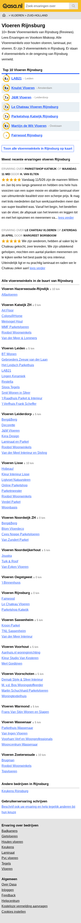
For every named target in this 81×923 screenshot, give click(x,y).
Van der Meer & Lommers (19, 338)
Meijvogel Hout (12, 321)
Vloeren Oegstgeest (17, 577)
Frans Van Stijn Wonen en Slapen (25, 712)
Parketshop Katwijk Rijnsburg (34, 116)
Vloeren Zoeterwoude (18, 755)
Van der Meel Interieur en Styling (24, 452)
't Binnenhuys (11, 582)
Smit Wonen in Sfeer (16, 392)
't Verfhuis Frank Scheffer (19, 403)
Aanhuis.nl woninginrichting (21, 652)
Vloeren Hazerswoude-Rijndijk (25, 289)
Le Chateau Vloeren (16, 604)
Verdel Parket (11, 502)
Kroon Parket (11, 625)
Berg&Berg (9, 419)
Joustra (7, 555)
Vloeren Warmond (15, 706)
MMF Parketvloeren (15, 327)
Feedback (9, 895)
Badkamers (9, 831)
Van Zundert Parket (15, 539)
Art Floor (8, 310)
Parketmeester (12, 490)
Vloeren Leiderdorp (17, 414)
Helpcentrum (10, 900)
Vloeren (7, 868)
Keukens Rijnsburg (15, 791)
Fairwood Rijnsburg (26, 135)
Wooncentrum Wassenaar (20, 744)
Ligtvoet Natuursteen (16, 479)
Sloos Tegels (11, 387)
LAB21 (16, 78)
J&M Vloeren (21, 97)
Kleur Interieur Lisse (15, 474)
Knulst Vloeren (23, 88)
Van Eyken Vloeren (15, 566)
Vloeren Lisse (12, 463)
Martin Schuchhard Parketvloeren (25, 690)
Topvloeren (9, 771)
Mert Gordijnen (12, 663)
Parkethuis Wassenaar (17, 728)
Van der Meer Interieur (17, 636)
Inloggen (8, 890)
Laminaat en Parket (15, 441)
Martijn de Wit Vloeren (28, 126)
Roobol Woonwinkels (16, 332)
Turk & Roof (10, 561)
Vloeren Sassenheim (17, 620)
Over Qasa (9, 884)
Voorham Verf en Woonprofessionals (27, 739)
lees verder (66, 217)
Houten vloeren (12, 841)
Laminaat (8, 852)
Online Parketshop (15, 485)
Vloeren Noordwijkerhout (21, 550)
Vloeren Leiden (13, 348)
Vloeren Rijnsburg (16, 593)
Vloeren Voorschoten (18, 674)
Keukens (8, 847)
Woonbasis (9, 507)
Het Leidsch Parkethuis (18, 365)
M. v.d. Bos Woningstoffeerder (22, 685)
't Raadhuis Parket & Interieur (22, 398)
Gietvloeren (10, 836)
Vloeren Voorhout (15, 647)
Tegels (6, 863)
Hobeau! (8, 468)
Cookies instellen (14, 911)
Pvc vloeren (10, 858)
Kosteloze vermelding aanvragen (25, 906)
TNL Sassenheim (14, 631)
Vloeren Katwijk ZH (16, 305)
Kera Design (10, 436)
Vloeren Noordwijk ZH (19, 518)
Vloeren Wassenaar (16, 722)
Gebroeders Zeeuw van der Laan (25, 359)
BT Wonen (9, 354)
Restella (7, 381)
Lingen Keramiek (13, 376)
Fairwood (8, 598)
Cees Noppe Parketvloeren (21, 534)
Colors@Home (12, 316)
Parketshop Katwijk (15, 609)
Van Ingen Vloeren (15, 733)
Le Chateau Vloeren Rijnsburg (34, 107)
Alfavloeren (9, 294)
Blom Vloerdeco (13, 528)
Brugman (8, 760)
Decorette (8, 425)
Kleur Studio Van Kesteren (20, 658)
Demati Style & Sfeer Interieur (22, 679)
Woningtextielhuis (14, 696)
